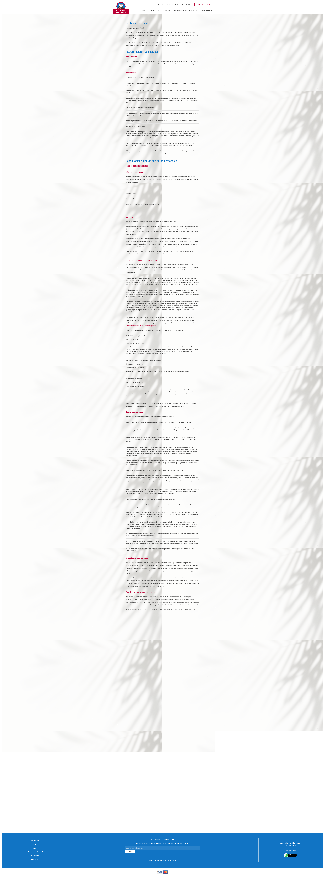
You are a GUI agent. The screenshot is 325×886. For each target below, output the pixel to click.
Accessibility (34, 856)
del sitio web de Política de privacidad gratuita (141, 326)
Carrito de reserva (204, 5)
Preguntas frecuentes (204, 10)
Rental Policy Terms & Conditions (35, 852)
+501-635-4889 (290, 851)
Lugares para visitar (180, 10)
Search (174, 4)
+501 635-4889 (186, 4)
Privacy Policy (34, 860)
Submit (130, 853)
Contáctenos (160, 4)
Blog (34, 849)
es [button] (169, 4)
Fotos (191, 10)
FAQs (34, 845)
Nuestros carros (148, 10)
